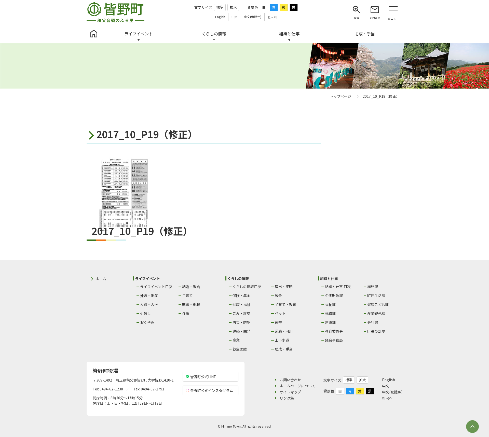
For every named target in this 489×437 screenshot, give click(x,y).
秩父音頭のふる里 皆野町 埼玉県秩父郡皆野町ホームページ (115, 12)
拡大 (233, 7)
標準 (219, 7)
